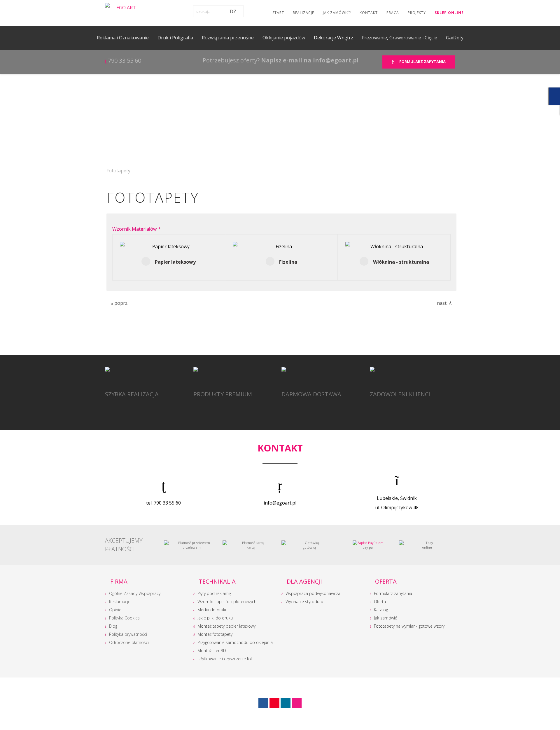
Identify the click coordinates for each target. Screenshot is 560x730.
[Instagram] (285, 702)
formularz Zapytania (422, 61)
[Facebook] (263, 702)
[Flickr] (296, 702)
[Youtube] (274, 702)
